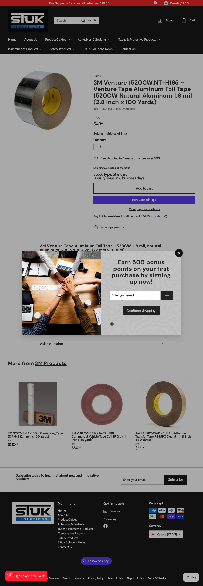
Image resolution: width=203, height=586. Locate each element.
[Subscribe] (167, 295)
